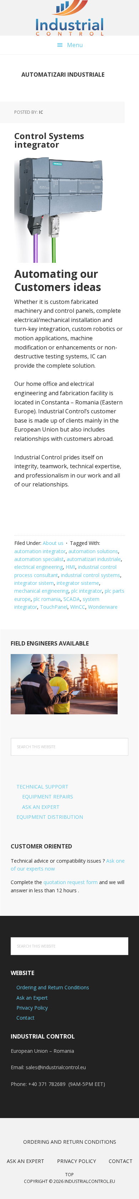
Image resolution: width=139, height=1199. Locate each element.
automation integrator (40, 551)
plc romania (47, 599)
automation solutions (93, 551)
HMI (70, 566)
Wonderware (103, 606)
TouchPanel (53, 606)
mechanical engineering (41, 590)
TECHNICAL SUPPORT (42, 786)
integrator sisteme (78, 583)
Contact (25, 1017)
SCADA (71, 599)
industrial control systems (90, 575)
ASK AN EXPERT (41, 806)
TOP (69, 1175)
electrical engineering (38, 566)
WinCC (77, 606)
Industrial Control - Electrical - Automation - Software (69, 18)
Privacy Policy (32, 1007)
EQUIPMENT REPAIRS (47, 796)
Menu (75, 45)
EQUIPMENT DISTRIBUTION (49, 816)
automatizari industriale (94, 559)
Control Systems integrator (49, 140)
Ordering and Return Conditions (52, 987)
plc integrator (86, 590)
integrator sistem (34, 583)
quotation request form (70, 882)
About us (53, 543)
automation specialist (39, 559)
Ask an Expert (32, 997)
